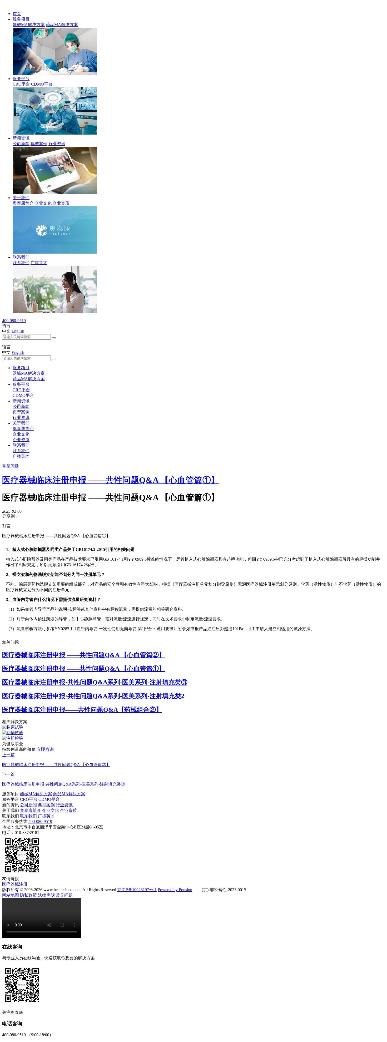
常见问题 (10, 466)
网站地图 (11, 895)
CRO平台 (21, 84)
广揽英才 (39, 262)
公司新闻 (21, 143)
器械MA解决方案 (29, 24)
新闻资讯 (21, 138)
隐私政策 (29, 895)
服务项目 (21, 19)
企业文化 (43, 203)
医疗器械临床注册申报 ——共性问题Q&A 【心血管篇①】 (110, 480)
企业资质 (61, 203)
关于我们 (21, 197)
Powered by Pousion (175, 889)
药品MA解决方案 (62, 24)
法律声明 (47, 895)
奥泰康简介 (23, 203)
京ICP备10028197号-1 (137, 889)
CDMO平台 (41, 84)
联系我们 (21, 257)
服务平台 (21, 78)
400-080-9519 (14, 320)
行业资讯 (56, 143)
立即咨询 (45, 749)
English (18, 331)
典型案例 (39, 143)
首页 (17, 13)
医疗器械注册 (14, 884)
